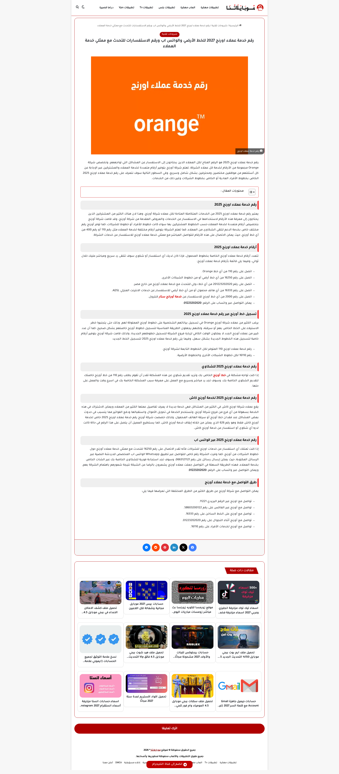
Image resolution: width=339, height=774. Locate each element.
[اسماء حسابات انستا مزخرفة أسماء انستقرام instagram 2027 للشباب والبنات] (100, 686)
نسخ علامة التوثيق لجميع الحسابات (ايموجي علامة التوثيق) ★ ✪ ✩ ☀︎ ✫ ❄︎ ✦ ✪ (100, 661)
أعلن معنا (108, 763)
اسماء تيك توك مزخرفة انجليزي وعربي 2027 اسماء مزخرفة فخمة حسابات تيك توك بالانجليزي (238, 613)
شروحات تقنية (219, 26)
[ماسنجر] (146, 547)
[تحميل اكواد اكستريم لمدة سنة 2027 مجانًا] (147, 683)
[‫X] (183, 547)
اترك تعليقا (169, 728)
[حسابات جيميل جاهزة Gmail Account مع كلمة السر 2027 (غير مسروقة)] (239, 686)
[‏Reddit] (156, 547)
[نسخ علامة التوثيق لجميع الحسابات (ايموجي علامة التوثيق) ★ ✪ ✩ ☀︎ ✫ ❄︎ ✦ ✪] (100, 639)
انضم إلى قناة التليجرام (167, 764)
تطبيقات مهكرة (210, 7)
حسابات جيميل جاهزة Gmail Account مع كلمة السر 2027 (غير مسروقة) (238, 706)
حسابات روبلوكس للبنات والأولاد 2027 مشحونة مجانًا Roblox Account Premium (192, 657)
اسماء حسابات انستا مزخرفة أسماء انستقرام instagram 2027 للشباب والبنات (100, 706)
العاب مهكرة (187, 7)
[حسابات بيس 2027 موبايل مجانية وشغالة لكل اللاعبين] (147, 590)
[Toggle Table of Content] (250, 192)
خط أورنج (220, 375)
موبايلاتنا (155, 750)
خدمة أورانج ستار (170, 297)
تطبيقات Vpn (126, 7)
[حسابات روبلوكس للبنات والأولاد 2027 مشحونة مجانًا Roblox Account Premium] (192, 637)
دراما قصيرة (106, 7)
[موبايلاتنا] (245, 8)
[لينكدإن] (174, 547)
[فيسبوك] (193, 547)
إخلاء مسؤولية (132, 763)
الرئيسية (234, 26)
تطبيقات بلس (167, 7)
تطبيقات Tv (146, 7)
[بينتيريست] (165, 547)
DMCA (118, 763)
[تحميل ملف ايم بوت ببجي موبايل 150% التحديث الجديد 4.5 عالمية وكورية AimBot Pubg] (239, 637)
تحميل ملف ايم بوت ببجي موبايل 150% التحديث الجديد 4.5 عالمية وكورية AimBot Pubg (238, 657)
